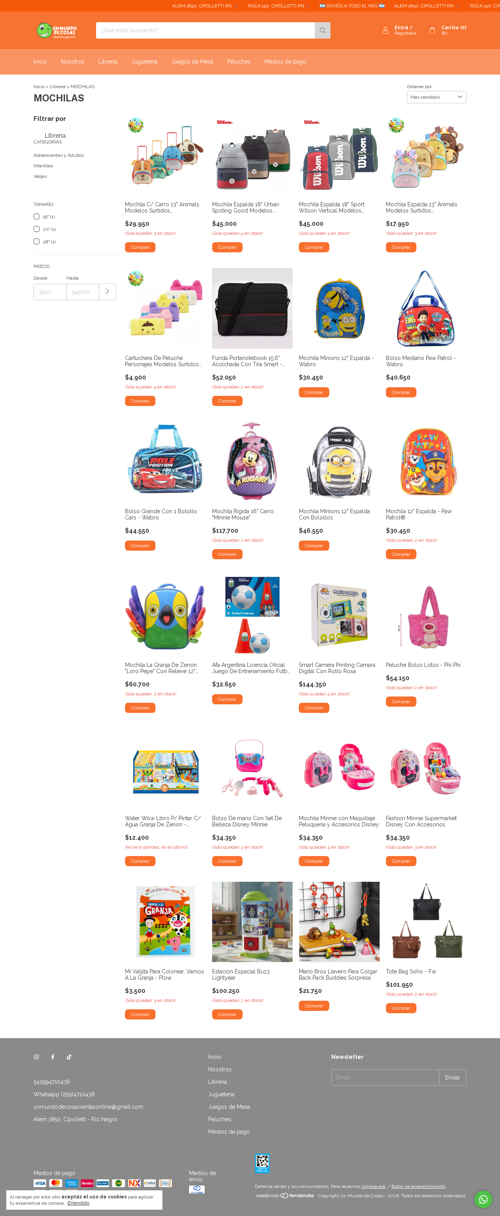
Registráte (405, 33)
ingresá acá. (373, 1186)
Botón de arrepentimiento (418, 1186)
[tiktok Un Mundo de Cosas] (69, 1057)
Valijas (40, 176)
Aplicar (107, 292)
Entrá (401, 27)
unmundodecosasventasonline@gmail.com (88, 1107)
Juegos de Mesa (192, 61)
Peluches (238, 61)
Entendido (78, 1203)
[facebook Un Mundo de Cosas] (52, 1057)
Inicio (40, 61)
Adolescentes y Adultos (59, 155)
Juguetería (144, 61)
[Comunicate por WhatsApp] (483, 1199)
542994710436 (52, 1082)
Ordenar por (419, 86)
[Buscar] (322, 30)
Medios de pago (285, 61)
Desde (40, 278)
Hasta (72, 278)
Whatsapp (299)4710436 (64, 1094)
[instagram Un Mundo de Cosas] (36, 1057)
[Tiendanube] (285, 1197)
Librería (107, 61)
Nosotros (72, 61)
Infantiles (43, 165)
